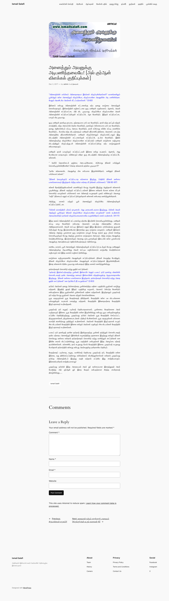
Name (52, 459)
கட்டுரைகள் (74, 84)
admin (66, 84)
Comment (54, 432)
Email (52, 470)
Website (52, 481)
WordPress (27, 588)
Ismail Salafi (18, 4)
